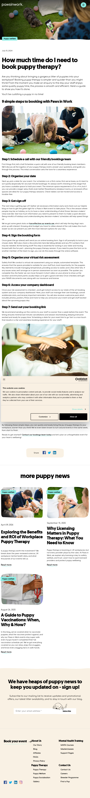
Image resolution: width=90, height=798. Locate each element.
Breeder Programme (70, 778)
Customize (43, 417)
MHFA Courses (67, 745)
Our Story (37, 745)
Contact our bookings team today (37, 435)
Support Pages (67, 753)
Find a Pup (65, 782)
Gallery (36, 782)
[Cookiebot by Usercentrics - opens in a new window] (77, 379)
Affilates (37, 753)
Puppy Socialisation (41, 778)
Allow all (73, 417)
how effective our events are (41, 224)
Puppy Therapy (39, 770)
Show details (77, 409)
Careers (64, 774)
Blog (35, 749)
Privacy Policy (39, 761)
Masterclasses (67, 749)
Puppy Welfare (39, 774)
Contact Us (65, 770)
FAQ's (35, 757)
